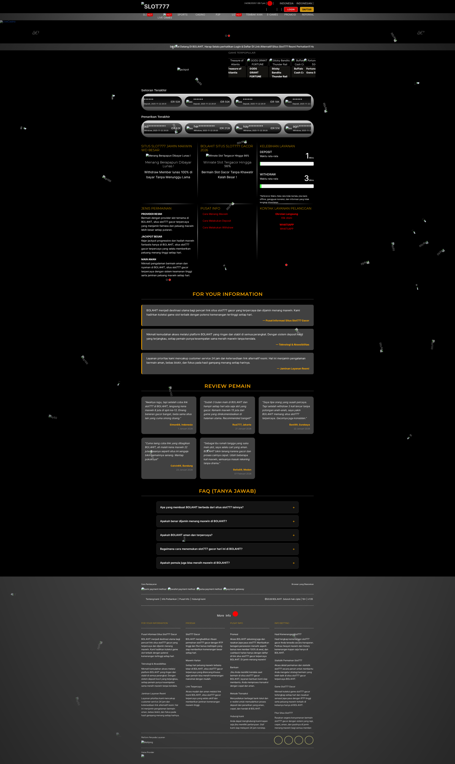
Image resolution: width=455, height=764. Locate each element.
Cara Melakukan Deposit (216, 220)
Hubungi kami (198, 599)
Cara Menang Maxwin (214, 213)
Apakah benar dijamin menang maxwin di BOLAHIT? (193, 521)
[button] (34, 31)
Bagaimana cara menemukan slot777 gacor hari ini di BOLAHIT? (201, 549)
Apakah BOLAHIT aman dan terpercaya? (186, 535)
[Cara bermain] (261, 9)
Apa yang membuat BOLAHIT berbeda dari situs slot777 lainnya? (201, 507)
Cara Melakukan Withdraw (217, 227)
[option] (287, 221)
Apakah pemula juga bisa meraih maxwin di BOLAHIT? (195, 562)
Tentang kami (152, 599)
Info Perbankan (169, 599)
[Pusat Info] (272, 9)
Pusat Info (184, 599)
